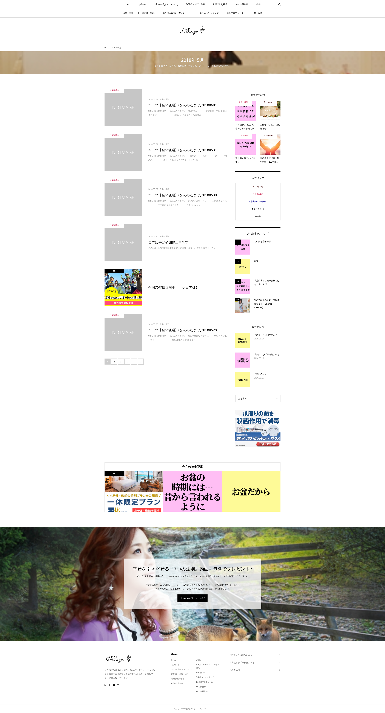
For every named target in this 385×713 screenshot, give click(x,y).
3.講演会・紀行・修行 (179, 674)
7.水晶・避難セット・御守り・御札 (208, 666)
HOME (128, 4)
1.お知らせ (258, 186)
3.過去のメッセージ (258, 201)
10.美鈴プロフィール (204, 682)
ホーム (173, 660)
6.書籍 (198, 660)
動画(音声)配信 (220, 4)
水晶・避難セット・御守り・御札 (138, 13)
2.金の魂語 (258, 194)
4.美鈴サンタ (258, 209)
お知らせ (143, 4)
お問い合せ (257, 13)
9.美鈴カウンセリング (205, 677)
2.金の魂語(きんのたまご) (181, 669)
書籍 (258, 4)
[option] (134, 491)
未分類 (258, 216)
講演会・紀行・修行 (195, 4)
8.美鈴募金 (200, 673)
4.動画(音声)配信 (177, 679)
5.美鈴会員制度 (177, 683)
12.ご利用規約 (202, 691)
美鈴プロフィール (235, 13)
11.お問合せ (201, 687)
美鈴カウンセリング (209, 13)
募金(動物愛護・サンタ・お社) (177, 13)
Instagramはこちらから (192, 598)
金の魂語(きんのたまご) (167, 4)
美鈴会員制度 (242, 4)
